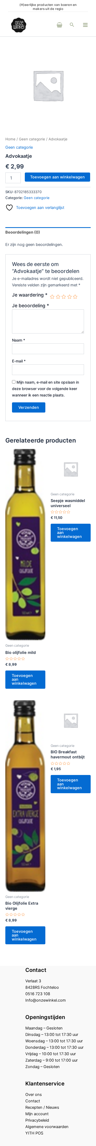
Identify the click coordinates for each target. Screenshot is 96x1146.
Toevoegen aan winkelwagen (57, 177)
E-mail (19, 361)
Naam (18, 340)
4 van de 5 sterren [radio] (69, 296)
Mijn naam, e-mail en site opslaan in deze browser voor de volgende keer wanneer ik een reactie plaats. (45, 388)
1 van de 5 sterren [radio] (52, 296)
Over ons (33, 1094)
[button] (72, 24)
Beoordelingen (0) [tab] (22, 232)
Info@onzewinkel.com (45, 1000)
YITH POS (34, 1133)
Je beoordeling (30, 305)
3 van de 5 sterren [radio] (63, 296)
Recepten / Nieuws (42, 1107)
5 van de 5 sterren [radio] (75, 296)
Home (10, 139)
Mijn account (37, 1113)
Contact (32, 1101)
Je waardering (29, 295)
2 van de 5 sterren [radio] (58, 296)
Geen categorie (32, 139)
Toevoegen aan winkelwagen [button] (24, 679)
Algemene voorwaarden (47, 1126)
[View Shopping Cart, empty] (52, 24)
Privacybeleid (37, 1120)
